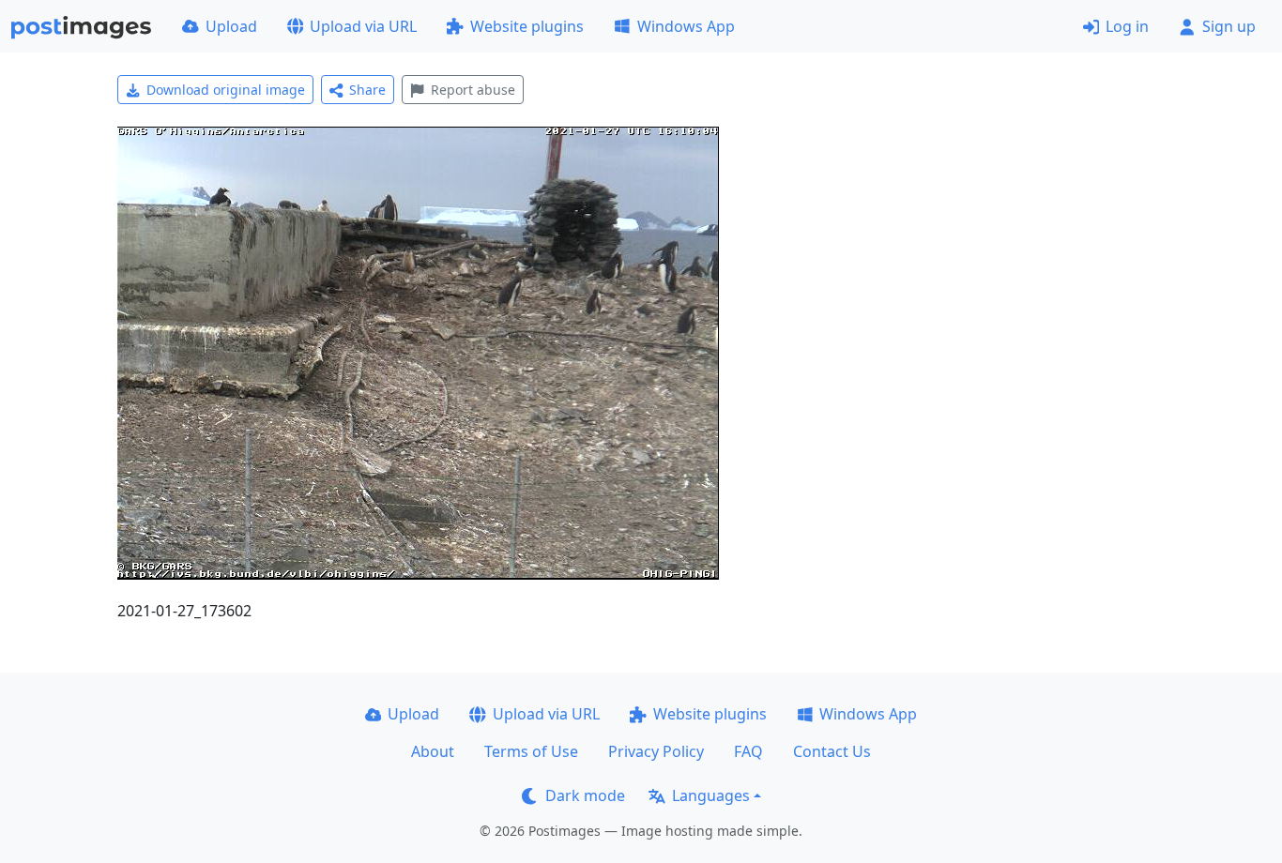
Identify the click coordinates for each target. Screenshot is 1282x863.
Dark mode (585, 795)
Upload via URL (363, 26)
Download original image (225, 89)
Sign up (1229, 26)
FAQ (748, 751)
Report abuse (473, 89)
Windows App (686, 26)
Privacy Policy (656, 751)
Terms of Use (531, 751)
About (432, 751)
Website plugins (527, 26)
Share (367, 89)
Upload (231, 26)
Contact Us (832, 751)
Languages (711, 795)
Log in (1127, 26)
